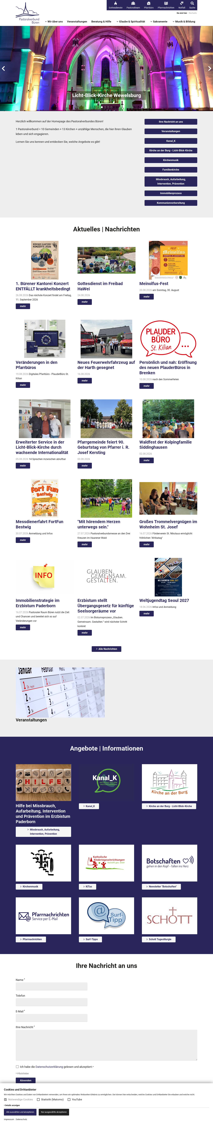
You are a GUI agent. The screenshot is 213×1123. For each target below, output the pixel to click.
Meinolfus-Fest (153, 283)
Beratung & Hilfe (101, 21)
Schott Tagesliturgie (159, 939)
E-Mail (20, 1011)
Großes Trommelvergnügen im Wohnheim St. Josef (168, 524)
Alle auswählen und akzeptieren (20, 1112)
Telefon (20, 995)
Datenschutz (21, 1119)
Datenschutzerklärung (49, 1066)
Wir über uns (55, 21)
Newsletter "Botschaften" (162, 886)
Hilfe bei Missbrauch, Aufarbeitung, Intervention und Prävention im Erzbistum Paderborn (43, 813)
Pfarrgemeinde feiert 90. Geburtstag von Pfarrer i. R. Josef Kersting (103, 447)
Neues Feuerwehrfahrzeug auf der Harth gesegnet (106, 365)
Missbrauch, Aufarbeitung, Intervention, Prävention (171, 181)
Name (20, 979)
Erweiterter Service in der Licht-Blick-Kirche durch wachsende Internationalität (42, 447)
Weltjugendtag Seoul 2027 (164, 600)
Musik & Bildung (185, 21)
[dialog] (106, 1103)
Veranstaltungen (77, 21)
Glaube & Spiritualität (132, 21)
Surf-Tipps (91, 939)
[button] (38, 1099)
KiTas (88, 886)
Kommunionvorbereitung (171, 202)
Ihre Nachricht (25, 1027)
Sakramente (160, 21)
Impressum (9, 1119)
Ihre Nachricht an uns (171, 121)
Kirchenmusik (171, 160)
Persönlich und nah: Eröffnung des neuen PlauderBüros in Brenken (168, 368)
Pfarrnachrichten (32, 939)
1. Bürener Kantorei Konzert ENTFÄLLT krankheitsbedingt (43, 286)
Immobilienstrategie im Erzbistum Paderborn (37, 603)
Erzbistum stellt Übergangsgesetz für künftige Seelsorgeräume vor (105, 606)
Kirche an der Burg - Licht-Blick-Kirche (170, 150)
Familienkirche (170, 169)
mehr (23, 306)
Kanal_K (170, 140)
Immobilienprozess (171, 193)
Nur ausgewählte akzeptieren (54, 1112)
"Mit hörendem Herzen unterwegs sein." (98, 524)
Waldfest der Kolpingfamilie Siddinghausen (165, 445)
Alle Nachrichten (107, 648)
